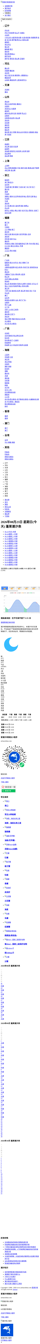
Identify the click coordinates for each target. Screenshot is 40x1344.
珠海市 (7, 281)
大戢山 (12, 210)
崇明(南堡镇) (12, 168)
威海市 (7, 111)
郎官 (34, 244)
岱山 (26, 210)
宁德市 (7, 227)
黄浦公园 (31, 168)
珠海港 (15, 286)
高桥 (22, 168)
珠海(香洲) (13, 284)
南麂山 (26, 206)
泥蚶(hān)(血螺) (11, 849)
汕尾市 (7, 302)
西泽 (28, 196)
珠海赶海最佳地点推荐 (12, 1263)
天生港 (15, 146)
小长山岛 (8, 37)
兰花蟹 (7, 901)
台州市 (7, 185)
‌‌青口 (6, 806)
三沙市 (7, 397)
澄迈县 (7, 378)
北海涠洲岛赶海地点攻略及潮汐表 (16, 1242)
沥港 (9, 213)
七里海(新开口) (21, 80)
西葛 (13, 319)
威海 (6, 113)
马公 (6, 442)
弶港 (28, 151)
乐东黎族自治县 (10, 392)
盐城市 (7, 149)
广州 (27, 263)
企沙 (11, 345)
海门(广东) (22, 300)
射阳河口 (13, 151)
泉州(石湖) (15, 234)
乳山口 (24, 113)
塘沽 (6, 92)
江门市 (7, 307)
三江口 (7, 251)
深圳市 (7, 265)
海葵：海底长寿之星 (13, 823)
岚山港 (17, 118)
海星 (6, 909)
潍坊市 (7, 125)
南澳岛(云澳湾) (10, 300)
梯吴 (14, 251)
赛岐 (9, 229)
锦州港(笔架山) (10, 54)
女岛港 (10, 104)
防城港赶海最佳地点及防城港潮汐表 (17, 1244)
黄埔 (23, 263)
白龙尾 (25, 345)
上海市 (7, 166)
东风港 (7, 123)
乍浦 (6, 201)
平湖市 (7, 199)
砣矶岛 (25, 132)
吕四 (11, 146)
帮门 (13, 229)
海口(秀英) (8, 362)
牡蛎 (6, 875)
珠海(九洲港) (21, 284)
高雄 (13, 442)
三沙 (6, 229)
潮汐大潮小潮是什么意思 (13, 1284)
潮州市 (7, 312)
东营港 (13, 109)
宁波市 (7, 194)
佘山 (6, 168)
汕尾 (9, 305)
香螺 (6, 883)
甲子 (6, 305)
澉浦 (6, 192)
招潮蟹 (7, 927)
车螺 (6, 918)
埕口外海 (11, 75)
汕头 (16, 300)
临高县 (7, 383)
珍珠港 (20, 345)
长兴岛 (9, 40)
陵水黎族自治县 (10, 404)
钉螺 (6, 858)
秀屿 (11, 251)
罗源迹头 (8, 244)
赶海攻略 (8, 11)
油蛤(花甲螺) (10, 840)
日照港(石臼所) (10, 118)
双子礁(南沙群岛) (23, 399)
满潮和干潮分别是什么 (12, 1274)
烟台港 (7, 514)
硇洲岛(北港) (16, 291)
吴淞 (25, 168)
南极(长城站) (9, 457)
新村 (6, 406)
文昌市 (7, 364)
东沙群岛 (8, 321)
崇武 (6, 234)
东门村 (29, 187)
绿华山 (7, 210)
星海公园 (25, 40)
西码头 (31, 210)
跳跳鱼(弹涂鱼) (11, 935)
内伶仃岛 (26, 267)
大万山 (33, 284)
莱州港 (7, 132)
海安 (27, 291)
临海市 (7, 180)
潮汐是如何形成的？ (12, 1281)
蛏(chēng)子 (9, 953)
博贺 (9, 319)
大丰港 (23, 151)
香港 (6, 416)
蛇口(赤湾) (19, 267)
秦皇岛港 (13, 80)
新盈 (6, 385)
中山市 (7, 293)
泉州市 (7, 232)
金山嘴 (13, 170)
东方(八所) (8, 390)
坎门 (33, 187)
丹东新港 (11, 33)
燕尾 (11, 156)
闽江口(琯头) (15, 246)
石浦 (31, 196)
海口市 (7, 359)
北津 (6, 279)
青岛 (6, 104)
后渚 (9, 234)
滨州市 (7, 120)
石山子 (17, 33)
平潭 (21, 246)
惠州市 (7, 272)
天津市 (7, 90)
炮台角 (15, 345)
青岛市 (7, 102)
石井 (29, 234)
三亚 (11, 357)
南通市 (7, 144)
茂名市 (7, 316)
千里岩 (9, 134)
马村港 (7, 380)
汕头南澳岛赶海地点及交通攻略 (15, 1261)
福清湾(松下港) (23, 244)
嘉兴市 (7, 189)
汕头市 (7, 298)
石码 (11, 239)
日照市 (7, 116)
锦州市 (7, 52)
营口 (11, 49)
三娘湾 (16, 340)
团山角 (17, 59)
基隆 (9, 442)
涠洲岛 (10, 336)
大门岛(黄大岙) (10, 206)
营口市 (7, 47)
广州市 (7, 260)
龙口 (11, 132)
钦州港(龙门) (9, 340)
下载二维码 (5, 782)
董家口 (19, 104)
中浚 (18, 168)
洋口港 (7, 146)
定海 (6, 213)
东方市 (7, 387)
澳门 (6, 428)
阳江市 (7, 277)
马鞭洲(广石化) (10, 274)
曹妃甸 (12, 71)
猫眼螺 (7, 832)
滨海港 (7, 151)
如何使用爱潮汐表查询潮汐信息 (15, 1272)
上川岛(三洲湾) (13, 309)
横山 (19, 286)
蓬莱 (14, 132)
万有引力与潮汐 (10, 1277)
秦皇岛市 (8, 78)
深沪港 (21, 234)
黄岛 (14, 104)
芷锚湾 (22, 59)
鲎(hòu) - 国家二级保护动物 (16, 944)
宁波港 (7, 187)
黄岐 (12, 244)
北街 (6, 309)
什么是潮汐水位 (10, 1279)
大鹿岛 (22, 33)
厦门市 (7, 222)
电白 (6, 319)
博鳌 (6, 371)
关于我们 (8, 15)
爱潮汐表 (35, 1287)
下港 (6, 291)
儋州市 (7, 373)
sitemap (15, 1289)
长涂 (23, 210)
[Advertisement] (20, 578)
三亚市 (7, 355)
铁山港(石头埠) (18, 336)
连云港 (7, 156)
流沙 (30, 291)
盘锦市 (7, 42)
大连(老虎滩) (26, 37)
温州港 (17, 206)
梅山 (24, 196)
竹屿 (30, 244)
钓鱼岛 (7, 452)
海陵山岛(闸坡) (13, 279)
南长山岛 (20, 132)
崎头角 (20, 196)
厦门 (6, 225)
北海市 (7, 333)
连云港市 (8, 153)
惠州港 (17, 274)
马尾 (16, 244)
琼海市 (7, 369)
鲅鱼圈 (7, 49)
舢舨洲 (7, 263)
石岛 (14, 113)
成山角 (10, 113)
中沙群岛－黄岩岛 (13, 402)
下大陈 (20, 187)
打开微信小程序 (6, 1340)
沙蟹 (6, 961)
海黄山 (7, 196)
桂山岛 (7, 284)
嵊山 (16, 210)
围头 (25, 234)
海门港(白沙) (9, 182)
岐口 (6, 75)
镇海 (11, 196)
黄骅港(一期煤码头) (21, 75)
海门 (24, 187)
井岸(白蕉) (25, 286)
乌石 (9, 291)
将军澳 (7, 239)
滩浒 (19, 210)
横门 (6, 295)
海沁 (20, 263)
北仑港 (15, 196)
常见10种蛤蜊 (10, 814)
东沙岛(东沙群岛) (11, 324)
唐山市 (7, 68)
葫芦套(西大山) (17, 40)
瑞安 (21, 206)
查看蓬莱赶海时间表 (8, 622)
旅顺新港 (34, 37)
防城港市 (8, 343)
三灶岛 (10, 286)
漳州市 (7, 237)
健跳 (16, 187)
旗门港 (12, 187)
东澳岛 (28, 284)
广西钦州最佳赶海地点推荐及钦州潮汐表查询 (20, 1247)
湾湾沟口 (8, 109)
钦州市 (7, 338)
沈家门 (36, 210)
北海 (6, 336)
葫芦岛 (7, 59)
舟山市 (7, 208)
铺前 (6, 366)
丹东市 (7, 30)
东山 (14, 239)
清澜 (9, 366)
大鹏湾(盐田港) (10, 267)
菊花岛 (12, 59)
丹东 (6, 33)
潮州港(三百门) (10, 314)
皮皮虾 (7, 892)
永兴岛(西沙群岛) (11, 399)
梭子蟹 (7, 866)
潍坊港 (7, 127)
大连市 (7, 35)
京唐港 (7, 71)
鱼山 (35, 196)
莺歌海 (7, 395)
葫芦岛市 (8, 56)
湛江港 (23, 291)
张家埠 (19, 113)
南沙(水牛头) (14, 263)
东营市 (7, 106)
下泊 (34, 291)
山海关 (7, 80)
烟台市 (7, 130)
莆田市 (7, 248)
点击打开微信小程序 (8, 778)
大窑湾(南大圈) (16, 37)
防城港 (7, 345)
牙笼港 (7, 357)
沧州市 (7, 73)
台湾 (6, 440)
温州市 (7, 203)
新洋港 (18, 151)
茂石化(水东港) (20, 319)
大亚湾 (22, 274)
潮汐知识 (8, 8)
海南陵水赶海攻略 (11, 1254)
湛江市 (7, 288)
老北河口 (8, 44)
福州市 (7, 241)
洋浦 (6, 376)
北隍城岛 (31, 132)
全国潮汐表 (8, 6)
